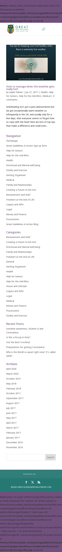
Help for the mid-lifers (30, 95)
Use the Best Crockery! (18, 342)
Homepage (12, 140)
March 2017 (12, 427)
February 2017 (13, 432)
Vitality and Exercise (16, 170)
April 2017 (11, 422)
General (10, 261)
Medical (47, 95)
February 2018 (13, 388)
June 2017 (11, 413)
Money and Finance (16, 214)
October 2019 (13, 378)
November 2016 (14, 447)
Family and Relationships (19, 184)
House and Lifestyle (16, 286)
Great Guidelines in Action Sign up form (26, 145)
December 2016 (14, 442)
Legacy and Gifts (15, 204)
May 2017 (11, 417)
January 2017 (13, 437)
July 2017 (10, 408)
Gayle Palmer (16, 92)
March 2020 (12, 373)
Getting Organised (15, 175)
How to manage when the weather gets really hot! (30, 88)
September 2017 (14, 398)
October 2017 (13, 393)
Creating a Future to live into (21, 189)
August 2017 (12, 403)
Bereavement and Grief (18, 194)
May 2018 (11, 383)
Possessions (12, 219)
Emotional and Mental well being (23, 165)
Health (44, 92)
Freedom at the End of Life (20, 199)
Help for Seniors (14, 150)
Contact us (29, 473)
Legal (9, 209)
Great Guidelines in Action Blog (22, 224)
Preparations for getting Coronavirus (25, 347)
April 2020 (11, 368)
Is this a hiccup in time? (18, 337)
